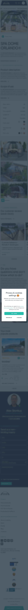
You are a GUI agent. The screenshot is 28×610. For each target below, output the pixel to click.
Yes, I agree (14, 313)
